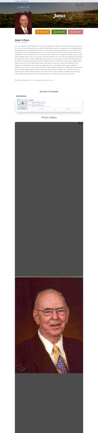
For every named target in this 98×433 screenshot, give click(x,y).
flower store (51, 80)
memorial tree (31, 80)
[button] (22, 103)
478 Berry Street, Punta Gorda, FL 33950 (40, 106)
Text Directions (41, 109)
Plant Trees (68, 109)
